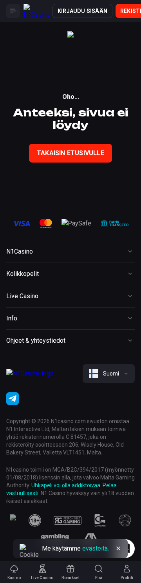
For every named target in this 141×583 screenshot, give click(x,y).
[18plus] (35, 520)
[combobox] (109, 373)
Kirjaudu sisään (82, 11)
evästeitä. (95, 548)
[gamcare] (100, 520)
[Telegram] (12, 398)
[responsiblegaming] (67, 520)
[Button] (13, 11)
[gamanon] (125, 520)
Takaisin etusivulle (70, 153)
